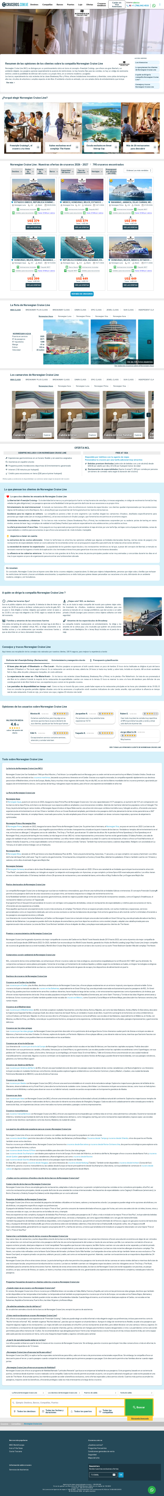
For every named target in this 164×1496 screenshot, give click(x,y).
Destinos (34, 4)
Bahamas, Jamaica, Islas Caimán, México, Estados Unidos (132, 202)
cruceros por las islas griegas (21, 1031)
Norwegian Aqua (14, 802)
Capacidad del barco (65, 171)
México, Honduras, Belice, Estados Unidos (83, 202)
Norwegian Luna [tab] (64, 316)
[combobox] (68, 1402)
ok (121, 1475)
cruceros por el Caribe (18, 985)
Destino (15, 171)
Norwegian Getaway (16, 869)
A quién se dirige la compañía (146, 77)
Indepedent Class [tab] (147, 310)
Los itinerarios (141, 62)
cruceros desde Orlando (118, 1138)
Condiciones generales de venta (101, 1451)
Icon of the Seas (16, 1448)
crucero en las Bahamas (49, 988)
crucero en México (74, 998)
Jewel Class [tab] (112, 310)
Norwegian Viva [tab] (101, 316)
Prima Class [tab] (14, 310)
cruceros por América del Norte (22, 1068)
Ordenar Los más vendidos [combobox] (137, 170)
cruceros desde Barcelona (78, 1144)
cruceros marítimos (42, 778)
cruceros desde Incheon (129, 1163)
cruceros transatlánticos (19, 1114)
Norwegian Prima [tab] (83, 316)
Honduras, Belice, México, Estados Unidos (132, 260)
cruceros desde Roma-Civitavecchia (105, 1144)
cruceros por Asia (16, 1099)
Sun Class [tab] (129, 310)
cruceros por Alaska (17, 1083)
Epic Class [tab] (96, 310)
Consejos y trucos (144, 85)
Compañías (47, 4)
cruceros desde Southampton (21, 1154)
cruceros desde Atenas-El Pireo (22, 1150)
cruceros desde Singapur (38, 1163)
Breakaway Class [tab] (61, 310)
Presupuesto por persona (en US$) (112, 171)
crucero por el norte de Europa (33, 1047)
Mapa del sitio (94, 1458)
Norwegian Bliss (14, 854)
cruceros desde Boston (83, 1157)
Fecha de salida (28, 171)
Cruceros (4, 1424)
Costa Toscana (15, 1451)
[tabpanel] (82, 340)
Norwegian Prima (15, 826)
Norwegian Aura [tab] (119, 316)
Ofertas (89, 4)
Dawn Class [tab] (80, 310)
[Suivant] (149, 342)
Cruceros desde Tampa (97, 1138)
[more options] (160, 4)
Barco (52, 171)
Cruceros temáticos (101, 4)
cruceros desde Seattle (19, 1160)
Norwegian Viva (112, 826)
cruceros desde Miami (18, 1138)
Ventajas (95, 171)
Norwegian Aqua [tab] (46, 316)
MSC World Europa (16, 1445)
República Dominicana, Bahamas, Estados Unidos (83, 260)
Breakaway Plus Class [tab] (37, 310)
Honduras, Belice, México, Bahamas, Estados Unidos (35, 260)
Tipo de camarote (81, 171)
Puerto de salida (40, 171)
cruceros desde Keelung (78, 1163)
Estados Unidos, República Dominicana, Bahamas (35, 202)
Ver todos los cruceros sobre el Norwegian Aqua (134, 366)
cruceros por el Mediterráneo (21, 1010)
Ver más (9, 83)
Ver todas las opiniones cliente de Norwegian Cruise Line (135, 747)
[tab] (27, 660)
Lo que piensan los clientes (146, 68)
